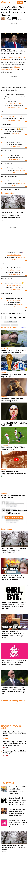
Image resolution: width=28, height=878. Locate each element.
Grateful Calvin (6, 582)
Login (20, 2)
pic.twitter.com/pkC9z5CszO (14, 103)
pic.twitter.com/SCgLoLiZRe (14, 116)
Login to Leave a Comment (14, 517)
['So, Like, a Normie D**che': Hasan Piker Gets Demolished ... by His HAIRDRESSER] (14, 566)
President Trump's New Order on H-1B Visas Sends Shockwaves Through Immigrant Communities (15, 743)
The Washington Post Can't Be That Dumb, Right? (14, 752)
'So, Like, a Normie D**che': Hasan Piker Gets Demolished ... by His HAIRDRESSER (14, 578)
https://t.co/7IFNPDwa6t (14, 270)
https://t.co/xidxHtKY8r (14, 255)
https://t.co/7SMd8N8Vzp (14, 300)
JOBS (15, 321)
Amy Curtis (8, 18)
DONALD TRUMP (8, 321)
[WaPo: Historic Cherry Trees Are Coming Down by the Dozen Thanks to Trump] (13, 202)
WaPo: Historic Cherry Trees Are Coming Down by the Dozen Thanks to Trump (12, 215)
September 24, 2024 (14, 108)
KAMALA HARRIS (5, 325)
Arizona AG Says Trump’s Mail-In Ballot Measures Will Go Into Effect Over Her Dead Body (14, 663)
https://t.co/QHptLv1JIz (14, 285)
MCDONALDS (14, 325)
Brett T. (4, 220)
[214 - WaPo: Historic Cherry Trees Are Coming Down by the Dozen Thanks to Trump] (14, 837)
